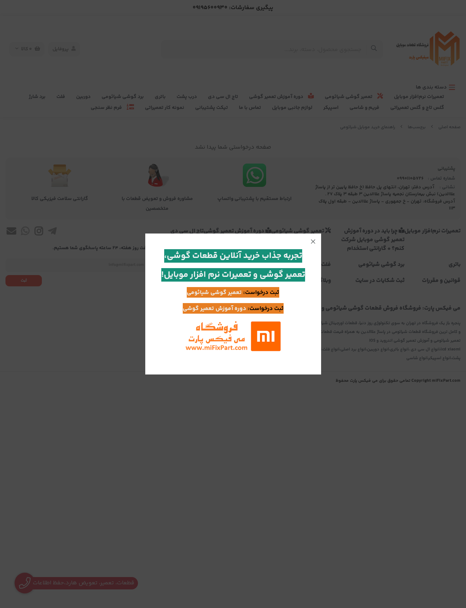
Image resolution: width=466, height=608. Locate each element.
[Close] (313, 242)
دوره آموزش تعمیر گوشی (214, 308)
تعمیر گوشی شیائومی (214, 292)
